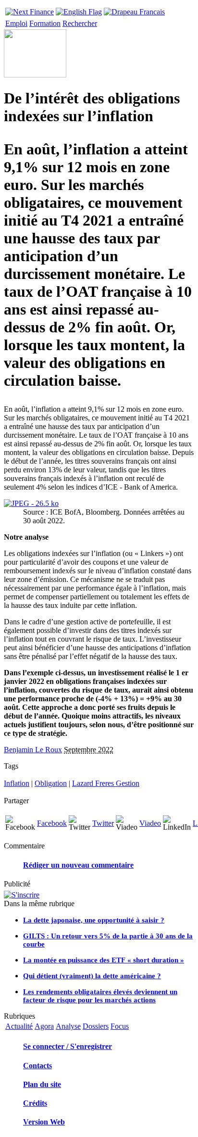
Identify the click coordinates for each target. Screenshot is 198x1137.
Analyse (68, 1026)
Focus (120, 1026)
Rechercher (79, 23)
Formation (45, 23)
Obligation (51, 783)
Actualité (19, 1026)
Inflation (16, 783)
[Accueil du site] (29, 9)
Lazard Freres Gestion (105, 783)
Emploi (16, 23)
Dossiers (96, 1026)
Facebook (52, 823)
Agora (44, 1026)
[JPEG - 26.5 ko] (31, 503)
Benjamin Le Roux (33, 749)
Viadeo (150, 823)
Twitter (103, 823)
